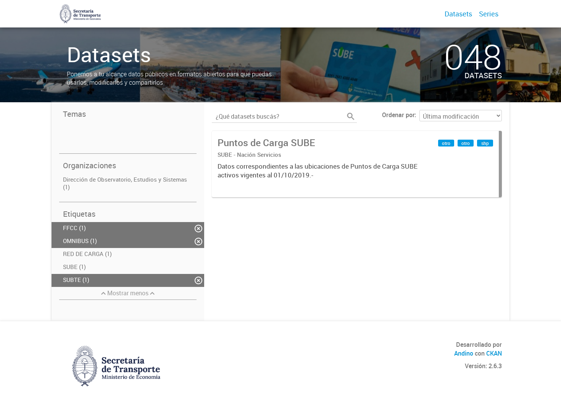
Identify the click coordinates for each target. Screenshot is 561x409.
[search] (351, 116)
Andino (463, 353)
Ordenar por (398, 115)
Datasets (458, 13)
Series (488, 13)
